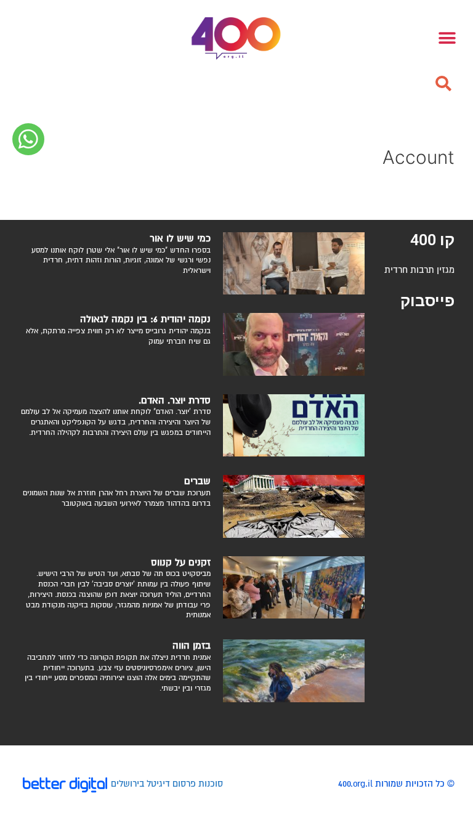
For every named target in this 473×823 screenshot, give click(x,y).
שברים (197, 481)
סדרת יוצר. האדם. (175, 400)
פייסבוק (427, 301)
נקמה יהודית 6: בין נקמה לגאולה (145, 319)
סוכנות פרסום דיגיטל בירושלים (167, 783)
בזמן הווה (191, 645)
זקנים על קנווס (181, 562)
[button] (443, 84)
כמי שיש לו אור (180, 238)
